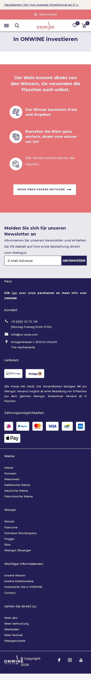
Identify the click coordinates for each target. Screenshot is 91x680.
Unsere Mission (14, 575)
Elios (7, 544)
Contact (10, 592)
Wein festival (13, 635)
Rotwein (10, 473)
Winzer (9, 521)
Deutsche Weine (16, 490)
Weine (8, 467)
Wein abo (11, 617)
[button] (6, 26)
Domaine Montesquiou (20, 533)
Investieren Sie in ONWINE (23, 586)
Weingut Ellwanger (17, 550)
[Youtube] (81, 660)
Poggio (9, 538)
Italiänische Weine (17, 485)
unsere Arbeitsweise (19, 581)
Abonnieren (74, 260)
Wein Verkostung (16, 623)
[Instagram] (70, 660)
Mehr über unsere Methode (41, 189)
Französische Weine (18, 496)
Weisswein (11, 479)
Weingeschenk (14, 640)
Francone (11, 527)
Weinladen (11, 629)
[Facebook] (59, 660)
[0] (83, 25)
